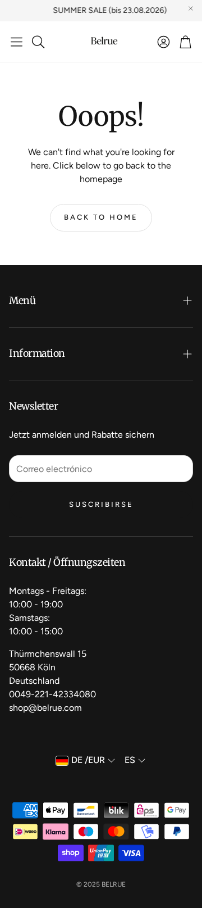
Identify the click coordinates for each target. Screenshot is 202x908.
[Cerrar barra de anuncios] (190, 8)
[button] (16, 41)
